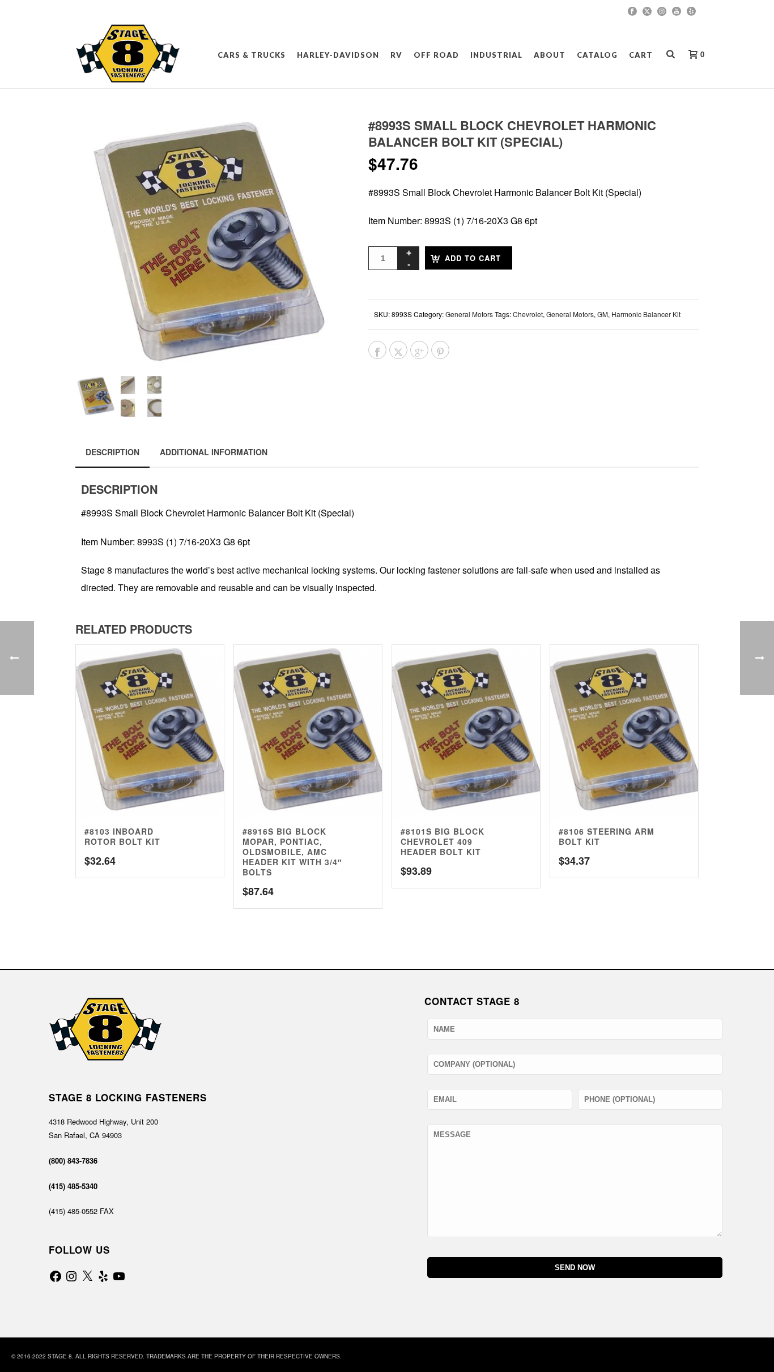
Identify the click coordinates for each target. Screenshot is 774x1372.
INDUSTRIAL (496, 54)
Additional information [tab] (213, 452)
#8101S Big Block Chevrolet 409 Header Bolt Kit (442, 841)
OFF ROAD (436, 54)
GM (602, 314)
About (549, 54)
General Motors (469, 314)
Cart (641, 54)
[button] (320, 140)
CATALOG (597, 54)
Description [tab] (112, 452)
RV (396, 54)
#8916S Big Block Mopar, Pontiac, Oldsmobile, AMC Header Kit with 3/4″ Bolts (292, 852)
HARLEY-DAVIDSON (338, 54)
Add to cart (473, 258)
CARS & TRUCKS (252, 54)
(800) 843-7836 (73, 1160)
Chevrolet (528, 314)
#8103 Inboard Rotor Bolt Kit (122, 836)
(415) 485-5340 (73, 1186)
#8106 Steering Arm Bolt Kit (606, 836)
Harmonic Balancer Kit (646, 314)
